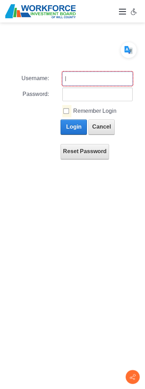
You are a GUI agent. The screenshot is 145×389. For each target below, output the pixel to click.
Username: (35, 78)
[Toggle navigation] (122, 11)
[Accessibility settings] (134, 11)
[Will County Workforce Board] (40, 10)
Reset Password (85, 151)
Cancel (101, 127)
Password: (36, 94)
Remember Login (94, 111)
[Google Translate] (129, 50)
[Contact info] (133, 377)
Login (74, 127)
